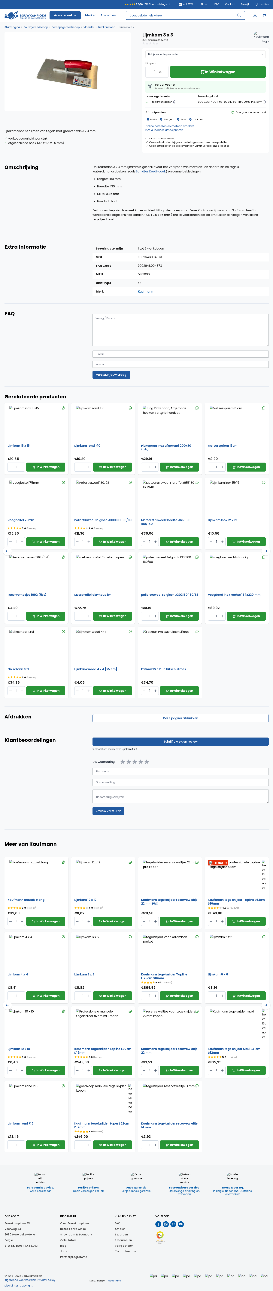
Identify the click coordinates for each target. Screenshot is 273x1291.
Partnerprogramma (73, 1257)
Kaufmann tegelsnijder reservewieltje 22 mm (169, 1051)
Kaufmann (145, 291)
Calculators (68, 1240)
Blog (63, 1246)
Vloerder (88, 27)
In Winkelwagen (47, 467)
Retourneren (123, 1240)
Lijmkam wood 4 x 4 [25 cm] (95, 669)
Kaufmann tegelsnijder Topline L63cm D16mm (236, 901)
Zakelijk (245, 4)
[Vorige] (7, 551)
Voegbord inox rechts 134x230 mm (234, 595)
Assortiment (63, 15)
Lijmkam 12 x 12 (85, 900)
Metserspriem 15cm (222, 446)
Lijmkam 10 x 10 (19, 1049)
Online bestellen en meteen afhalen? (170, 126)
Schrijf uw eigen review (180, 741)
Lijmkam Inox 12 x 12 (222, 520)
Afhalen (120, 1229)
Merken (90, 15)
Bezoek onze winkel (73, 1229)
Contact (230, 4)
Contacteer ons (126, 1251)
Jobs (63, 1251)
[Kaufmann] (261, 39)
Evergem (168, 119)
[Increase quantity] (166, 72)
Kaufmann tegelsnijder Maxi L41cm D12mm (234, 1051)
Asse (183, 119)
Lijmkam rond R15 (21, 1124)
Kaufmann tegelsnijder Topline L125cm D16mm (164, 976)
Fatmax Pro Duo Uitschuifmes (163, 669)
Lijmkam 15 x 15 (19, 446)
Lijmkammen (106, 27)
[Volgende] (265, 551)
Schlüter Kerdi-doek (151, 171)
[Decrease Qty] (22, 467)
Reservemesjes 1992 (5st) (27, 595)
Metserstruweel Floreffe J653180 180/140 (165, 522)
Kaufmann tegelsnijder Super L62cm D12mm (101, 1125)
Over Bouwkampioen (74, 1223)
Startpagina (12, 27)
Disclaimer (11, 1285)
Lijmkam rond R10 (87, 446)
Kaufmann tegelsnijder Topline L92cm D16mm (102, 1051)
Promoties (108, 15)
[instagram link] (166, 1224)
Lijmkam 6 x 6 (218, 975)
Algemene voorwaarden (20, 1280)
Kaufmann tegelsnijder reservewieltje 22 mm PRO (169, 901)
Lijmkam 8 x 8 (84, 975)
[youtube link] (181, 1224)
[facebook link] (158, 1224)
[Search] (239, 15)
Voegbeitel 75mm (21, 520)
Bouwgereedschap (36, 27)
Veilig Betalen (124, 1246)
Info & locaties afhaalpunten (164, 130)
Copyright (26, 1285)
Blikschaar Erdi (18, 669)
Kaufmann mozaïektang (26, 900)
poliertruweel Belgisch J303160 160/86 (170, 595)
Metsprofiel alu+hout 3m (92, 595)
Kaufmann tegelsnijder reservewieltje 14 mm (169, 1125)
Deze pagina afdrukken (180, 718)
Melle (153, 119)
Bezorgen (121, 1234)
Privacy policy (46, 1280)
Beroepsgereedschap (66, 27)
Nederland (114, 1280)
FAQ (216, 4)
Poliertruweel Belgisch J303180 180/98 (103, 520)
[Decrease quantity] (148, 72)
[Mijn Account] (255, 15)
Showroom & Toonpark (76, 1234)
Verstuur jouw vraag (111, 375)
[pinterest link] (173, 1224)
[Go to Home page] (25, 15)
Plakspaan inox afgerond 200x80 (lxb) (166, 447)
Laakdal (198, 119)
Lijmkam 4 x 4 (18, 975)
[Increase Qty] (11, 467)
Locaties (264, 4)
